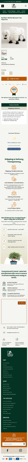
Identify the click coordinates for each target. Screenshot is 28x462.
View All (5, 428)
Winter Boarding (7, 420)
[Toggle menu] (2, 6)
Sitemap (5, 411)
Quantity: (3, 70)
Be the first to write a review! (14, 149)
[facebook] (7, 450)
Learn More (17, 1)
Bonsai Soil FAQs (7, 409)
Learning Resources (7, 367)
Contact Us (5, 373)
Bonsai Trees (6, 384)
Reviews (5, 365)
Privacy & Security (7, 375)
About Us (5, 371)
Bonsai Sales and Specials (9, 394)
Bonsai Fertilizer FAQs (8, 407)
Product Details (14, 105)
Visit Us (23, 303)
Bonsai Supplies (7, 388)
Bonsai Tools (6, 386)
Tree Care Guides (7, 401)
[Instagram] (20, 450)
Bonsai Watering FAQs (8, 405)
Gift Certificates (7, 413)
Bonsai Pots (6, 390)
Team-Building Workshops (9, 426)
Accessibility (6, 363)
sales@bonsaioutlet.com (13, 332)
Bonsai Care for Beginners (9, 403)
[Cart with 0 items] (26, 6)
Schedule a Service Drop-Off (10, 422)
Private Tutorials (7, 424)
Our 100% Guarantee (8, 369)
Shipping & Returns (14, 108)
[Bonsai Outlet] (10, 354)
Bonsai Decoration (7, 392)
